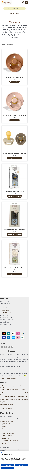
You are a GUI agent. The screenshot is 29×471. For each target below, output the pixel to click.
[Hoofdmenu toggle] (26, 2)
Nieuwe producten (14, 13)
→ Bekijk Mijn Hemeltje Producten (8, 378)
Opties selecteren (14, 81)
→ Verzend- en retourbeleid (6, 421)
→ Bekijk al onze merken (6, 408)
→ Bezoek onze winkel (5, 312)
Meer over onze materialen (8, 433)
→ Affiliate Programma (5, 443)
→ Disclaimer (3, 428)
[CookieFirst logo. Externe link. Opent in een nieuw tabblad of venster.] (1, 452)
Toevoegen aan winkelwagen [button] (14, 158)
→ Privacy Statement (5, 430)
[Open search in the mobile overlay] (14, 8)
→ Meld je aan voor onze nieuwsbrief (9, 440)
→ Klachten (3, 426)
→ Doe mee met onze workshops (8, 442)
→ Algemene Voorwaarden (6, 425)
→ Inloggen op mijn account (7, 435)
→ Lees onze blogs (5, 438)
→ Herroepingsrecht (5, 423)
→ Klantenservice (4, 310)
